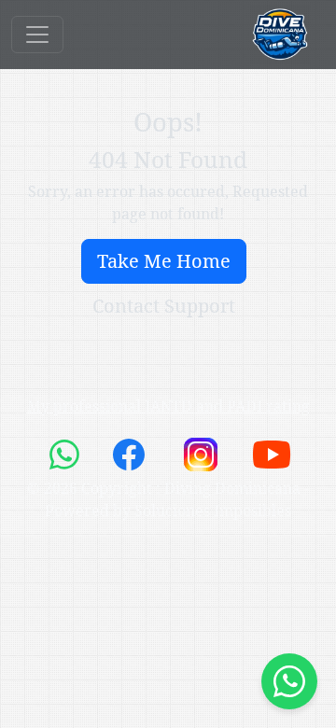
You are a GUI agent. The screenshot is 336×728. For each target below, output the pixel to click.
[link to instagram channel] (202, 452)
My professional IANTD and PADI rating (168, 406)
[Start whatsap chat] (289, 681)
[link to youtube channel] (271, 452)
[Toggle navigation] (37, 34)
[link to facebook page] (130, 452)
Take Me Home (164, 260)
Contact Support (163, 305)
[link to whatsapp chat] (66, 452)
